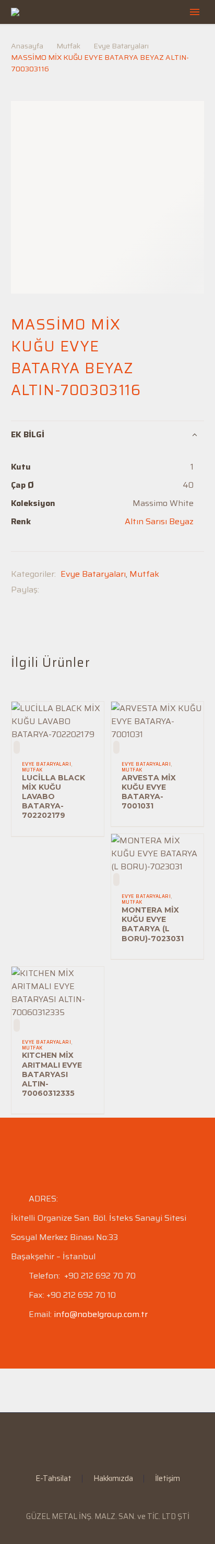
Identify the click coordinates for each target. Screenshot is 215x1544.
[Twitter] (62, 589)
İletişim (167, 1479)
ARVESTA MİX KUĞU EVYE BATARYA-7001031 (149, 792)
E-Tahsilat (53, 1479)
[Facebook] (47, 589)
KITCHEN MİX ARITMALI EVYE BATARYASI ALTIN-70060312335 (52, 1074)
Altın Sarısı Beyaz (159, 521)
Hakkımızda (113, 1479)
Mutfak (68, 46)
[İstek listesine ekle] (17, 747)
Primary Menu (194, 12)
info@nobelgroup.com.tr (101, 1314)
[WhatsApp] (128, 1441)
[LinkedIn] (101, 1441)
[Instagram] (114, 1441)
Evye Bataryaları (121, 46)
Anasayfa (27, 46)
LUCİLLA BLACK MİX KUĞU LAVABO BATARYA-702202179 (53, 796)
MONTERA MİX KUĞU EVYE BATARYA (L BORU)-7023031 (153, 924)
